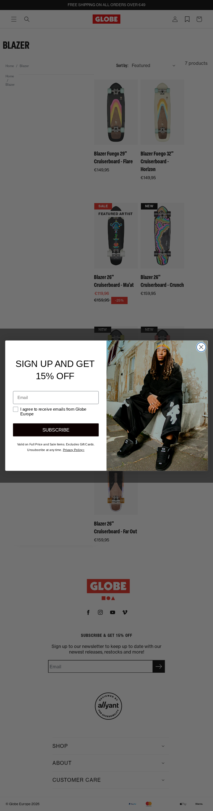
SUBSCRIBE (55, 429)
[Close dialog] (201, 347)
